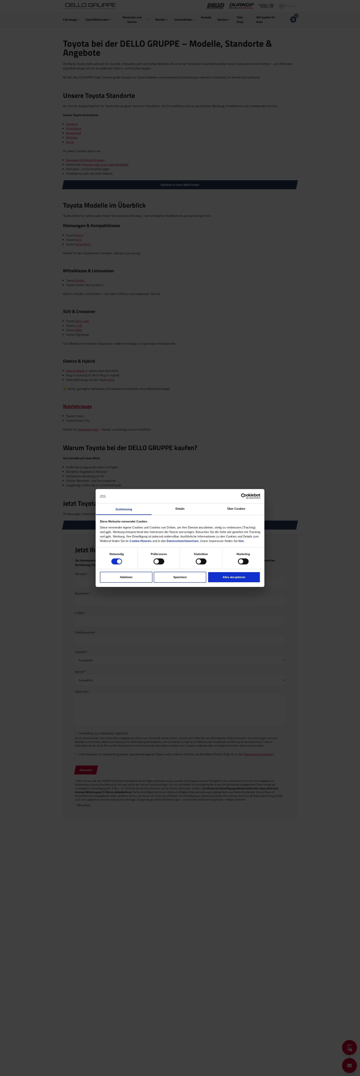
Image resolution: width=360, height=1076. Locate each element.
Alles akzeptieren (234, 577)
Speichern (180, 577)
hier (241, 541)
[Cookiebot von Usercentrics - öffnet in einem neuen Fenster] (243, 496)
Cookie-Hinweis (141, 541)
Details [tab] (180, 508)
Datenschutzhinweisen (182, 541)
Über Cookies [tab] (236, 508)
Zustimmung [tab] (124, 509)
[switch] (159, 561)
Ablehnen (126, 577)
